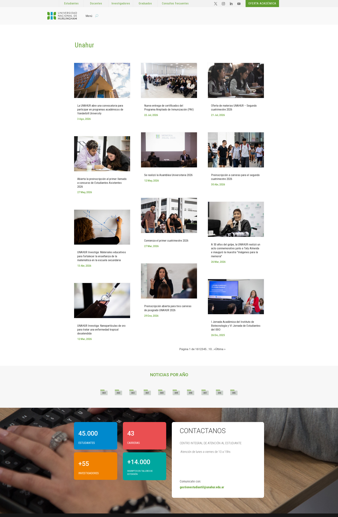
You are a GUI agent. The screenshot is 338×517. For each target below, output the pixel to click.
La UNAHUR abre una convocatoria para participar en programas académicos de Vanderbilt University (100, 109)
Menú (89, 16)
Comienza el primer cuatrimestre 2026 (166, 240)
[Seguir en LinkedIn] (231, 4)
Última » (220, 349)
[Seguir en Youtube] (239, 4)
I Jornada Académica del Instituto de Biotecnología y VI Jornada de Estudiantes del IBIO (235, 325)
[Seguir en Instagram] (223, 4)
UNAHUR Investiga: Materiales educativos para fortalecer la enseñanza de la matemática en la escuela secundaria (101, 256)
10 (210, 349)
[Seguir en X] (215, 4)
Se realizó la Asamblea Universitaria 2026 (168, 175)
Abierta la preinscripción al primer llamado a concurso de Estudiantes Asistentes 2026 (102, 182)
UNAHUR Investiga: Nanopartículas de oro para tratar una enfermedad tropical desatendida (101, 329)
